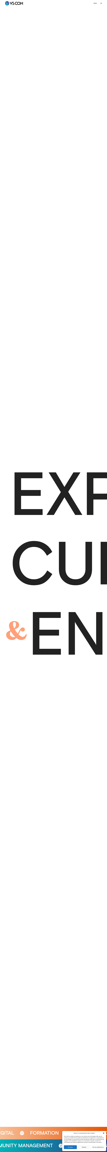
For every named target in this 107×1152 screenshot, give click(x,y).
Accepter (70, 1147)
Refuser (84, 1147)
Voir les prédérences (98, 1147)
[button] (103, 1133)
